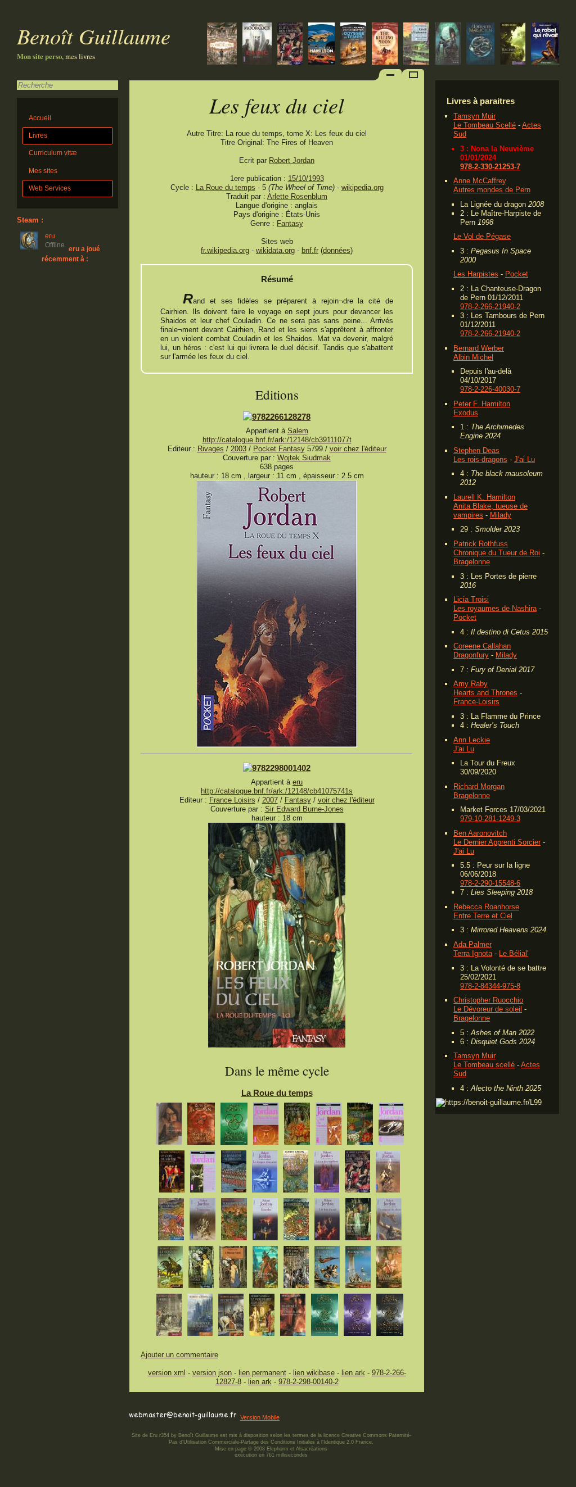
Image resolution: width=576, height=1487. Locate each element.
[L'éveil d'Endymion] (416, 44)
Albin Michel (473, 357)
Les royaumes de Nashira (495, 608)
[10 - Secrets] (231, 1317)
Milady (500, 515)
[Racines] (512, 44)
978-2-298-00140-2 (308, 1381)
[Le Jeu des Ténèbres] (290, 44)
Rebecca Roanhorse (486, 907)
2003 (238, 449)
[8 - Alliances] (358, 1270)
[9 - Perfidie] (169, 1317)
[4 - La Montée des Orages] (388, 1174)
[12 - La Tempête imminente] (324, 1317)
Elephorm (278, 1449)
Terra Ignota (472, 953)
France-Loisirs (476, 701)
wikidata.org (275, 250)
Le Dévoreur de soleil (487, 1009)
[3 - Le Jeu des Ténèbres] (326, 1174)
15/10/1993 (306, 178)
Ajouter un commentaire (179, 1354)
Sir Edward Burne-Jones (304, 809)
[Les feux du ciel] (277, 745)
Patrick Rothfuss (480, 544)
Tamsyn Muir (474, 116)
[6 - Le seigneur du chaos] (389, 1222)
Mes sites (43, 170)
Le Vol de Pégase (482, 236)
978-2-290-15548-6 (490, 883)
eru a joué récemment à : (71, 254)
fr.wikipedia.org (225, 250)
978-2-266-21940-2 (490, 306)
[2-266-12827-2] (276, 416)
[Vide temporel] (321, 44)
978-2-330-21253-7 (490, 166)
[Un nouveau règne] (448, 44)
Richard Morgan (479, 786)
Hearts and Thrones (485, 692)
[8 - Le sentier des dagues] (327, 1270)
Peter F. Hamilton (481, 404)
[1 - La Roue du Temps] (265, 1126)
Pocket (516, 274)
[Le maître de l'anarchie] (222, 44)
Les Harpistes (475, 274)
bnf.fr (310, 250)
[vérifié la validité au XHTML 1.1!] (151, 1404)
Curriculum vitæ (53, 152)
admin (565, 1479)
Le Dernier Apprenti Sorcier (497, 842)
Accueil (40, 118)
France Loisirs (232, 800)
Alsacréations (311, 1449)
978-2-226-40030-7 (490, 389)
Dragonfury (471, 655)
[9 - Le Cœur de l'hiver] (389, 1270)
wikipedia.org (362, 187)
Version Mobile (260, 1417)
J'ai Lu (524, 459)
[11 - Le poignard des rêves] (261, 1317)
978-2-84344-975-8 (490, 986)
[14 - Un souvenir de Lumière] (389, 1317)
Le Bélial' (513, 953)
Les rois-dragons (480, 459)
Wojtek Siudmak (304, 458)
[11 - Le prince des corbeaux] (292, 1317)
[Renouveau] (169, 1126)
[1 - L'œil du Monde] (328, 1126)
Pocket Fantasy (279, 449)
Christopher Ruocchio (488, 1000)
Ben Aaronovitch (480, 833)
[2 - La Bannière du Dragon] (202, 1174)
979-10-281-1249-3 (490, 818)
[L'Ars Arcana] (480, 44)
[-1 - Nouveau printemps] (234, 1126)
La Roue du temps (225, 187)
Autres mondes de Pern (491, 189)
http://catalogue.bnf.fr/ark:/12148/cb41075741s (277, 791)
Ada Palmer (472, 944)
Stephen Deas (476, 450)
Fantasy (290, 223)
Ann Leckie (471, 740)
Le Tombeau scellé (484, 1064)
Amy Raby (470, 683)
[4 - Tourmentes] (202, 1222)
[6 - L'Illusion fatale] (201, 1270)
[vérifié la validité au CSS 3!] (200, 1404)
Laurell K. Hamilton (484, 497)
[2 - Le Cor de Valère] (391, 1126)
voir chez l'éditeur (358, 449)
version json (212, 1372)
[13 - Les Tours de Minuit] (357, 1317)
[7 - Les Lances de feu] (296, 1270)
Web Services (50, 188)
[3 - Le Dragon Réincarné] (264, 1174)
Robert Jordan (291, 160)
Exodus (465, 413)
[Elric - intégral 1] (257, 44)
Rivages (210, 449)
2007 (270, 800)
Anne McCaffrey (479, 180)
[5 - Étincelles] (265, 1222)
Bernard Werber (478, 348)
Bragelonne (471, 561)
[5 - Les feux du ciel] (327, 1222)
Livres (38, 135)
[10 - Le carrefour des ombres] (200, 1317)
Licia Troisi (471, 599)
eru (297, 782)
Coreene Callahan (482, 646)
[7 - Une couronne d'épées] (265, 1270)
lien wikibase (314, 1372)
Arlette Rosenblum (297, 196)
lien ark (353, 1372)
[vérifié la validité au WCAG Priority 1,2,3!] (249, 1404)
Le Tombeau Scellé (484, 125)
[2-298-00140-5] (276, 768)
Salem (297, 431)
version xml (167, 1372)
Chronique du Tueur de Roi (496, 552)
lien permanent (262, 1372)
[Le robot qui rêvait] (545, 44)
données (336, 250)
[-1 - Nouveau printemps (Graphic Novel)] (201, 1126)
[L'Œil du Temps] (353, 44)
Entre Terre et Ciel (482, 916)
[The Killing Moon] (385, 44)
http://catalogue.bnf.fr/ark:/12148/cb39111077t (277, 440)
